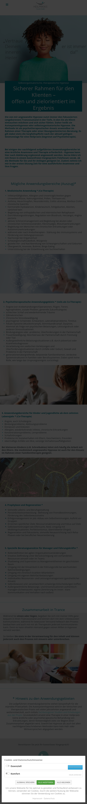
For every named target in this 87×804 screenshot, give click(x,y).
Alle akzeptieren (45, 782)
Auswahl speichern (25, 782)
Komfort (15, 773)
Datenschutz (49, 798)
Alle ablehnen (63, 782)
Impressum (37, 798)
